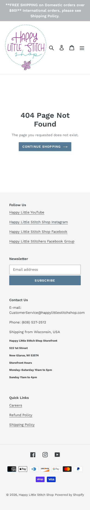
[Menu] (82, 47)
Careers (15, 405)
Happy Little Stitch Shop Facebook (38, 232)
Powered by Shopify (69, 494)
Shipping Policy (22, 425)
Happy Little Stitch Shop (36, 494)
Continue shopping (41, 146)
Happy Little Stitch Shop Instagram (38, 222)
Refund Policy (20, 415)
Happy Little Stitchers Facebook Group (41, 241)
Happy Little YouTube (26, 212)
